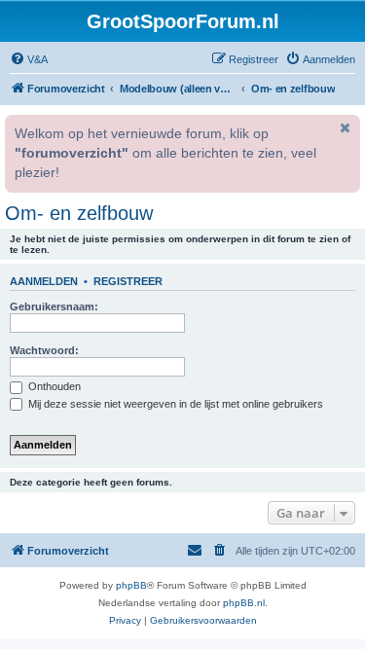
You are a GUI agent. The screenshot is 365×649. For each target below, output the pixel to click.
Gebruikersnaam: (54, 306)
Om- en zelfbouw (79, 213)
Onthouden (53, 386)
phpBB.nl (244, 602)
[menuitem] (29, 59)
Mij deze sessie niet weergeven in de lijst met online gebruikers (174, 404)
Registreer (128, 281)
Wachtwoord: (44, 350)
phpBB (131, 585)
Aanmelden (44, 281)
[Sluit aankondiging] (343, 127)
